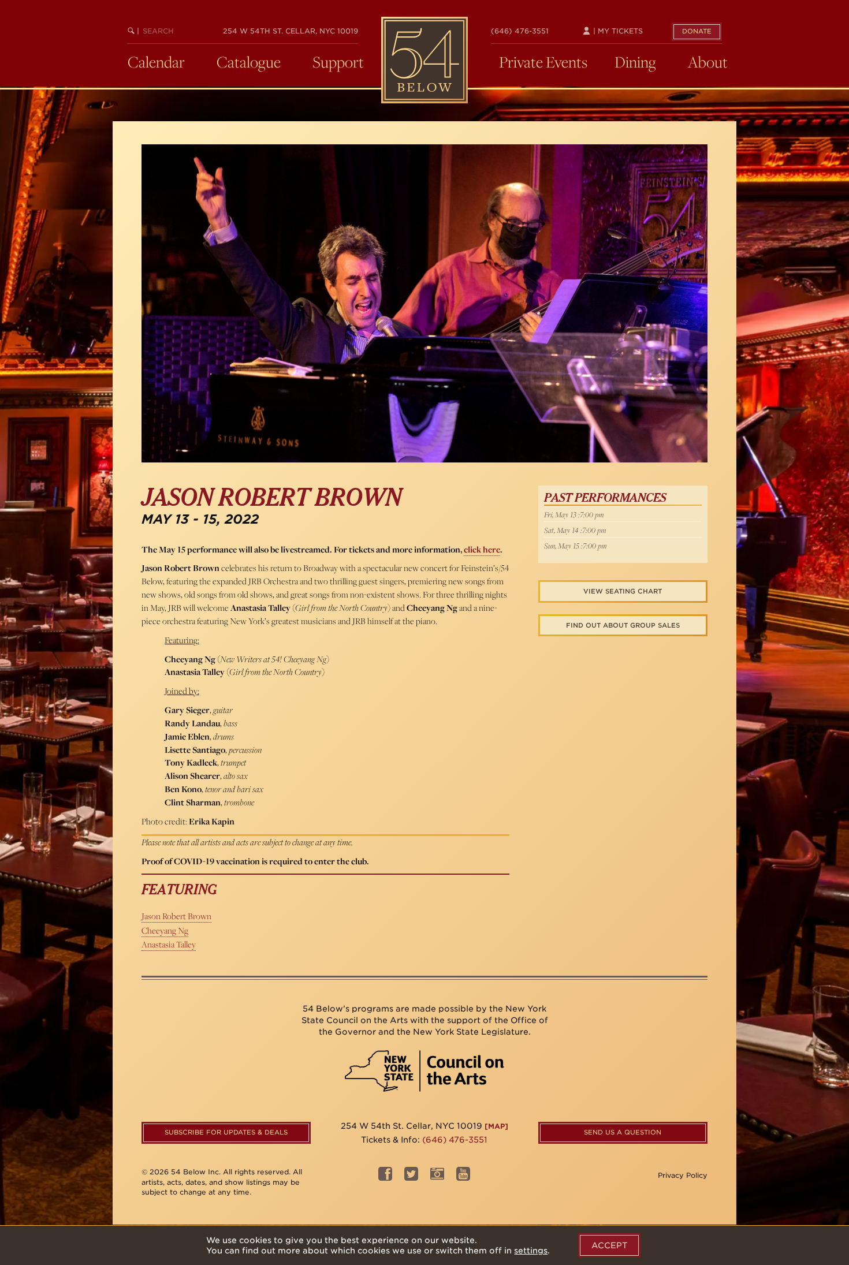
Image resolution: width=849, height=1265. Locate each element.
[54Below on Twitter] (411, 1177)
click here (482, 549)
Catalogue (249, 62)
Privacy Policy (683, 1175)
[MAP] (496, 1126)
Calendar (156, 62)
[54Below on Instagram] (437, 1177)
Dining (635, 62)
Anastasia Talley (169, 944)
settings (531, 1250)
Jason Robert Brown (176, 916)
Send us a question (622, 1132)
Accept (609, 1245)
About (708, 62)
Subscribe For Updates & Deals (226, 1132)
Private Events (543, 62)
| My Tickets (617, 31)
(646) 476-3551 (520, 31)
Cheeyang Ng (165, 930)
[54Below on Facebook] (385, 1177)
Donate (697, 31)
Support (338, 62)
